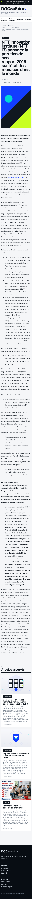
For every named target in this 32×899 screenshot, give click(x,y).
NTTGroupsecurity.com (16, 177)
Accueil (4, 25)
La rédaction (5, 882)
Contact (4, 884)
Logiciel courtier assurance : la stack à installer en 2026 (16, 755)
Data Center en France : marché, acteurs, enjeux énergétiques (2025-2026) (17, 2)
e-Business (4, 19)
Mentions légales (7, 887)
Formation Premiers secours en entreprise (13, 807)
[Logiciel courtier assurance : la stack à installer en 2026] (16, 738)
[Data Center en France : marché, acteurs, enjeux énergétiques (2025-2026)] (16, 684)
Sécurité (20, 19)
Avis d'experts (12, 19)
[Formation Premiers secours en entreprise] (16, 790)
